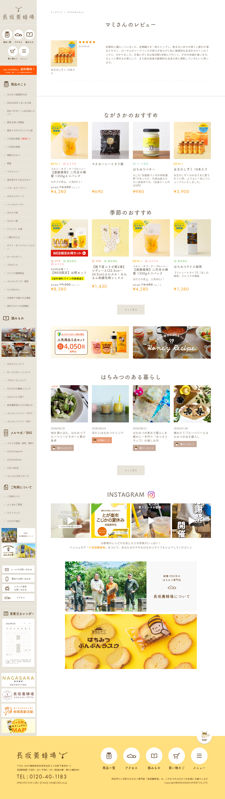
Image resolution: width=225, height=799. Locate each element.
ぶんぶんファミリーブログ (20, 413)
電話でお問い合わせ (21, 579)
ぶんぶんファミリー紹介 (19, 421)
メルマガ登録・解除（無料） (21, 443)
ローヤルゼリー (14, 256)
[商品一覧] (7, 35)
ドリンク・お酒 (14, 228)
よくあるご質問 (14, 504)
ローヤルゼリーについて (19, 372)
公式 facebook (14, 459)
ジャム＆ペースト (15, 204)
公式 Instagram (15, 451)
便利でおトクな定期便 (17, 305)
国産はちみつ (13, 155)
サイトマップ (13, 512)
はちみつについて (15, 363)
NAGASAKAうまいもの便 (19, 102)
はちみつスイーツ (15, 196)
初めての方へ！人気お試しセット (21, 112)
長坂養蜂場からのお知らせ (20, 404)
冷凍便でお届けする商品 (19, 297)
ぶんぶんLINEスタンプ (18, 475)
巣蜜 (9, 163)
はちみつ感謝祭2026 (17, 94)
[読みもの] (30, 35)
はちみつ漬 (12, 220)
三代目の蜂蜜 (19, 138)
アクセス (21, 597)
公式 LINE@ (13, 467)
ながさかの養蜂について (19, 388)
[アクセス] (18, 35)
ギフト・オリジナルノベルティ (21, 247)
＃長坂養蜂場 (97, 547)
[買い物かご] (13, 51)
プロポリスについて (16, 380)
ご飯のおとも (13, 237)
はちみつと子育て (15, 396)
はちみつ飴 (12, 212)
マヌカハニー (13, 171)
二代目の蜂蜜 (13, 146)
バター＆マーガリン (16, 187)
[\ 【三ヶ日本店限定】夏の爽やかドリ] (151, 520)
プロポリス (12, 264)
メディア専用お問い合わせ (20, 588)
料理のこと (104, 440)
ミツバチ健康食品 (15, 273)
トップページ (56, 12)
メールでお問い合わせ (21, 569)
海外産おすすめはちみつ (19, 179)
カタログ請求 (13, 521)
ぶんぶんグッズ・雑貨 (17, 281)
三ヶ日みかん (13, 289)
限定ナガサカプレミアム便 (20, 130)
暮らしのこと (64, 448)
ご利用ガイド (13, 496)
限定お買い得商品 (15, 122)
